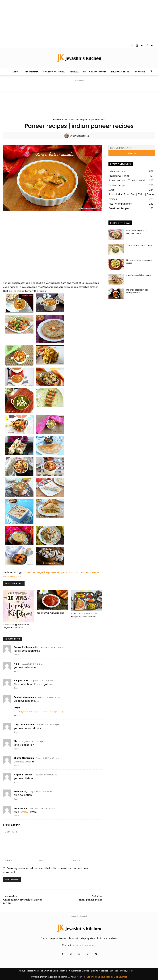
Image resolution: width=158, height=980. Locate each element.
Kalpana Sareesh (23, 774)
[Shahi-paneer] (19, 544)
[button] (151, 71)
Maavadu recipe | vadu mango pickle (137, 291)
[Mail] (142, 45)
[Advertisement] (79, 21)
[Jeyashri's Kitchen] (79, 58)
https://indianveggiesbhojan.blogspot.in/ (38, 711)
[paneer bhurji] (19, 475)
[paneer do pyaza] (50, 475)
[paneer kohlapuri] (19, 496)
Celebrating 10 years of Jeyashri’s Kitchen (16, 626)
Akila (16, 663)
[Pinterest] (147, 45)
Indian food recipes (77, 572)
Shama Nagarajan (24, 757)
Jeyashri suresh (81, 136)
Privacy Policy (126, 970)
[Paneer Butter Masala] (19, 311)
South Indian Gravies (94, 71)
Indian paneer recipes (53, 572)
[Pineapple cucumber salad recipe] (116, 264)
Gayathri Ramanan (24, 724)
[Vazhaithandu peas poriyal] (116, 249)
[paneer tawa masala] (19, 364)
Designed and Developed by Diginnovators (107, 977)
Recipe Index (31, 71)
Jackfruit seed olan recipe (138, 275)
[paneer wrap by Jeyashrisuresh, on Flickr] (50, 496)
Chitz (17, 741)
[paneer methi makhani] (19, 385)
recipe (23, 811)
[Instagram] (137, 45)
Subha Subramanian (25, 697)
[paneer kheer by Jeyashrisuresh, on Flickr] (19, 523)
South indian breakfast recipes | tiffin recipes (84, 615)
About (17, 71)
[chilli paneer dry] (19, 332)
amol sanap (20, 808)
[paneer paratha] (50, 342)
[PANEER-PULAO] (50, 385)
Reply (16, 654)
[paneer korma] (50, 433)
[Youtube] (152, 45)
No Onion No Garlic (54, 71)
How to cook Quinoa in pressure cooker (136, 232)
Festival (74, 71)
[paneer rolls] (19, 454)
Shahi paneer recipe (90, 899)
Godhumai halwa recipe (50, 612)
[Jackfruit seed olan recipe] (116, 279)
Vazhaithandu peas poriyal (139, 245)
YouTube (140, 71)
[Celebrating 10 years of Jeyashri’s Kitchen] (18, 606)
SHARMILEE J (20, 791)
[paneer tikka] (50, 406)
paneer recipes (31, 572)
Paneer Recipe (60, 119)
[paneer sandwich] (50, 516)
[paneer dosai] (50, 454)
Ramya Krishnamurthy (26, 647)
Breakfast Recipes (121, 71)
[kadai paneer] (19, 433)
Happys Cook (21, 680)
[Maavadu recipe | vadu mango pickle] (116, 294)
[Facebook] (132, 45)
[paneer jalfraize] (50, 363)
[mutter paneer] (50, 311)
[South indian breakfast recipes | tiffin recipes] (86, 600)
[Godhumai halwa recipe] (52, 600)
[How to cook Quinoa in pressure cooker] (116, 234)
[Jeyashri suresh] (67, 135)
